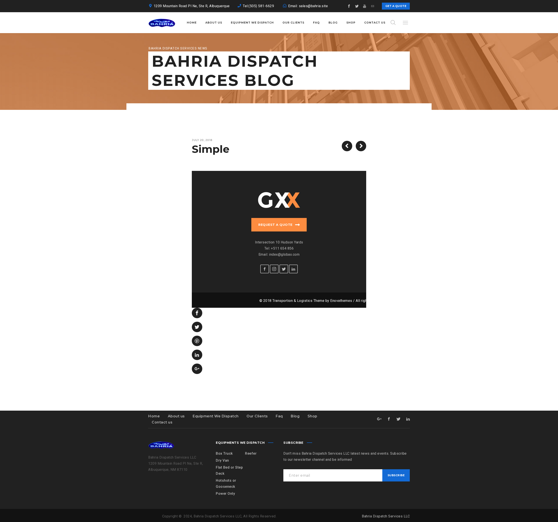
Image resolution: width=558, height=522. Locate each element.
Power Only (225, 493)
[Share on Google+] (197, 369)
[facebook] (349, 6)
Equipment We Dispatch (216, 416)
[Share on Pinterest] (197, 341)
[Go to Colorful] (361, 146)
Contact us (162, 422)
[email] (373, 6)
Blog (295, 416)
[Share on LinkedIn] (197, 355)
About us (176, 416)
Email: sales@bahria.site (308, 6)
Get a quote (396, 6)
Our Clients (257, 416)
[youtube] (365, 6)
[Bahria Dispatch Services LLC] (161, 22)
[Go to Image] (347, 146)
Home (154, 416)
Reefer (251, 453)
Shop (312, 416)
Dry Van (222, 460)
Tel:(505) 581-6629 (259, 6)
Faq (279, 416)
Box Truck (224, 453)
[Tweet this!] (197, 327)
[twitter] (357, 6)
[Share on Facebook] (197, 313)
